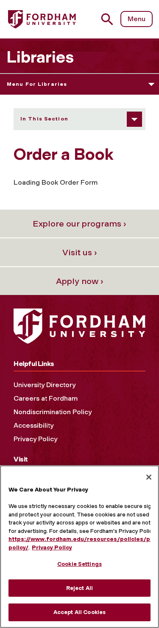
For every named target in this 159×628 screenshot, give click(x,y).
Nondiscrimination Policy (53, 412)
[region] (79, 546)
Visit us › (79, 252)
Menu (136, 19)
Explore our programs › (79, 223)
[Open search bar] (110, 19)
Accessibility (33, 425)
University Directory (44, 385)
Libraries (40, 57)
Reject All (79, 588)
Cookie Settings (79, 564)
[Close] (148, 477)
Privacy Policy (35, 439)
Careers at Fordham (46, 398)
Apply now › (79, 281)
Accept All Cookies (79, 612)
